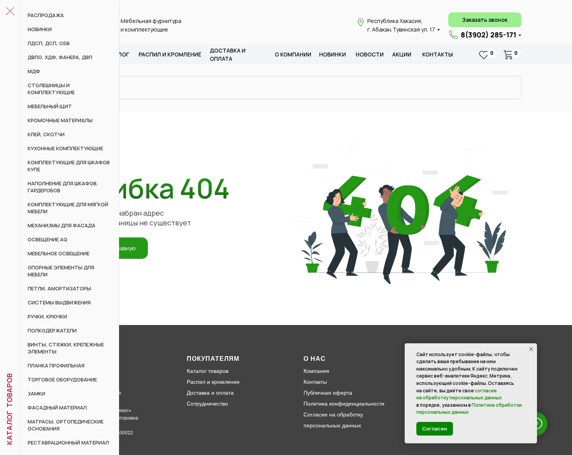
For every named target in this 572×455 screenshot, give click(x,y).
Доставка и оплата (210, 393)
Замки (36, 393)
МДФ (34, 71)
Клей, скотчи (46, 134)
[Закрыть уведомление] (531, 349)
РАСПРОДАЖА (46, 15)
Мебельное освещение (58, 253)
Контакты (437, 54)
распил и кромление (170, 54)
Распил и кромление (213, 382)
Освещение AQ (47, 239)
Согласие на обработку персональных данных (333, 420)
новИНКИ (332, 54)
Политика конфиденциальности (344, 404)
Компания (316, 371)
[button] (484, 19)
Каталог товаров (207, 371)
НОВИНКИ (40, 29)
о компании (293, 54)
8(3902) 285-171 (488, 34)
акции (401, 54)
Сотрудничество (207, 404)
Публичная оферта (328, 393)
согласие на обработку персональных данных (459, 394)
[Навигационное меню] (9, 12)
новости (370, 54)
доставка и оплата (228, 55)
